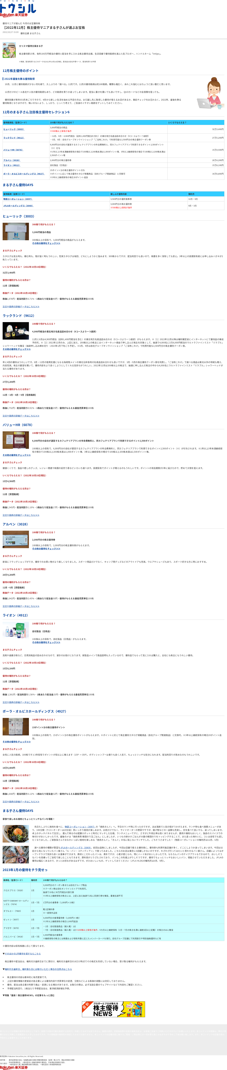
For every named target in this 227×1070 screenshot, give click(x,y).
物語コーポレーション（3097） (80, 826)
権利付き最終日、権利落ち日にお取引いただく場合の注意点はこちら (38, 969)
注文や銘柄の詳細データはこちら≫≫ (21, 306)
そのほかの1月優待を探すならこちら (23, 953)
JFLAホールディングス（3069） (75, 847)
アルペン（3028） (12, 160)
